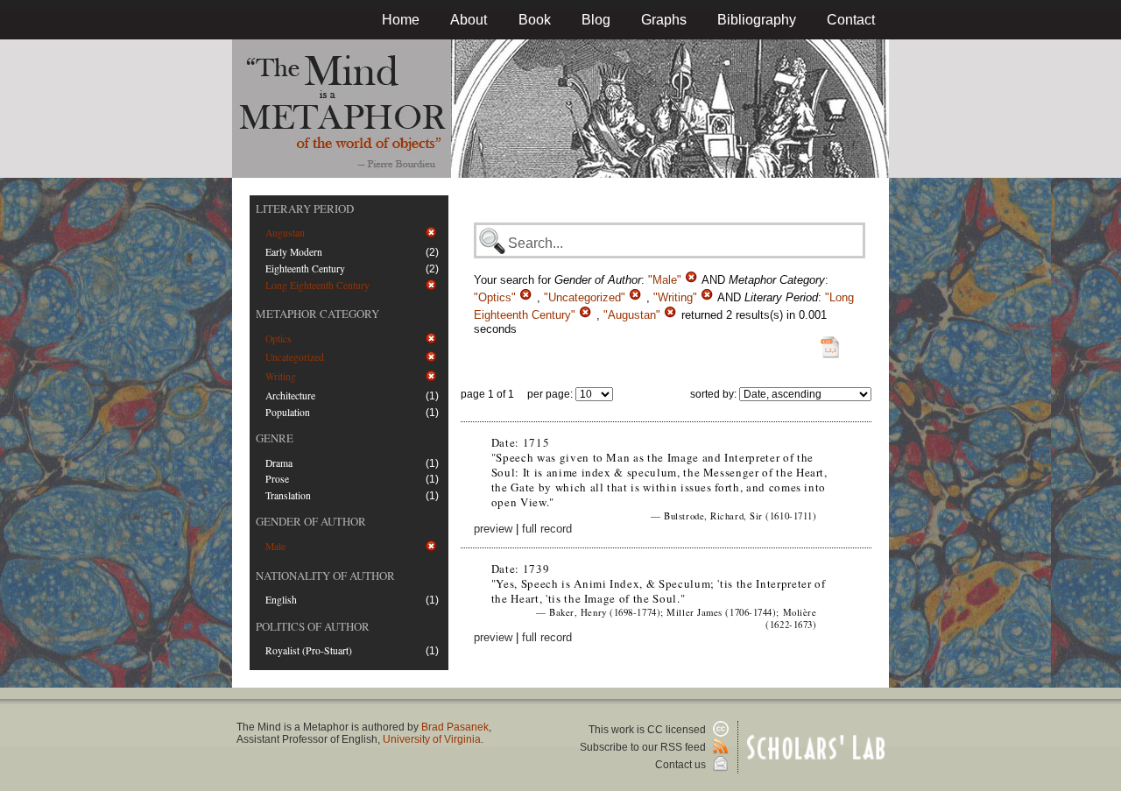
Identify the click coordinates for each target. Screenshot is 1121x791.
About (468, 19)
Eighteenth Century (305, 268)
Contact (851, 19)
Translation (288, 495)
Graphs (664, 19)
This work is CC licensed (649, 730)
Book (534, 19)
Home (400, 19)
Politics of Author (313, 626)
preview (493, 528)
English (281, 599)
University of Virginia (432, 739)
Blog (596, 19)
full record (547, 528)
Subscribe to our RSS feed (644, 747)
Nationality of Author (325, 575)
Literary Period (305, 208)
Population (287, 412)
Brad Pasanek (455, 727)
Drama (279, 463)
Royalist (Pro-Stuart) (308, 650)
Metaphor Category (317, 313)
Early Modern (293, 251)
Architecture (290, 395)
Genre (274, 438)
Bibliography (756, 19)
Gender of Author (311, 521)
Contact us (682, 765)
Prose (277, 478)
